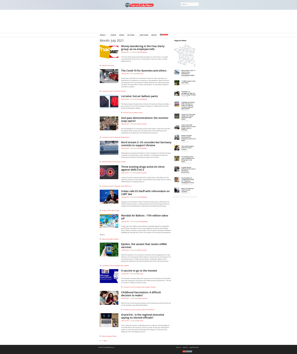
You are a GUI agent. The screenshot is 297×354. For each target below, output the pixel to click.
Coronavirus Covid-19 (108, 91)
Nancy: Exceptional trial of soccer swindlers (187, 190)
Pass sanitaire (125, 265)
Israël (122, 186)
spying (109, 336)
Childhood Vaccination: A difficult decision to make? (141, 294)
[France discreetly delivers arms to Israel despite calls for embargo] (176, 130)
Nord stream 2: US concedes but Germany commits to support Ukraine (146, 144)
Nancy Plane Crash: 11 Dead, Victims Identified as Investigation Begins (188, 73)
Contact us (185, 347)
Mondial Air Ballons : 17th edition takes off (144, 217)
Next (106, 341)
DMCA (184, 351)
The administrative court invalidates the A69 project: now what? (187, 159)
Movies (154, 35)
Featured (104, 65)
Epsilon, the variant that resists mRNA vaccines (144, 245)
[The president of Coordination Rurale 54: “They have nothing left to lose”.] (176, 183)
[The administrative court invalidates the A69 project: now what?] (176, 161)
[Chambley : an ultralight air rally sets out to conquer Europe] (176, 96)
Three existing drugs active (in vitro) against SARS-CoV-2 (142, 168)
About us (178, 347)
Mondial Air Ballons (113, 239)
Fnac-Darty (111, 65)
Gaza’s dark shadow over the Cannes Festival (187, 147)
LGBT (109, 210)
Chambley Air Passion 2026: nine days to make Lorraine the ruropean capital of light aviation (188, 105)
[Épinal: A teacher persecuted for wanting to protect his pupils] (176, 140)
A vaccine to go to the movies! (139, 270)
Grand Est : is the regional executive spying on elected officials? (142, 316)
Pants (141, 112)
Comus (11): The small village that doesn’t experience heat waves (188, 116)
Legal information (194, 347)
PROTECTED (189, 351)
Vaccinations (150, 309)
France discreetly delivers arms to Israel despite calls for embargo (188, 127)
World (121, 35)
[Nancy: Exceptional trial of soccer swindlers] (176, 193)
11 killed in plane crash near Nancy (188, 81)
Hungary (104, 210)
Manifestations (125, 137)
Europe (113, 35)
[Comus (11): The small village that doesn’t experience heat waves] (176, 119)
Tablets (114, 336)
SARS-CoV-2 (128, 186)
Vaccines (123, 91)
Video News (144, 35)
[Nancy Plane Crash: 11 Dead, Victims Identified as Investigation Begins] (176, 75)
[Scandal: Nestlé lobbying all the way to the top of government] (176, 172)
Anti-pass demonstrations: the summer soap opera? (144, 119)
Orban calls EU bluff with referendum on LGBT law (145, 192)
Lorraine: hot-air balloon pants (139, 96)
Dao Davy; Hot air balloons (131, 112)
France (102, 35)
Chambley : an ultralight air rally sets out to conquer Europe (188, 93)
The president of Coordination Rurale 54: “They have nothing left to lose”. (188, 180)
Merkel (110, 162)
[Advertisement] (148, 21)
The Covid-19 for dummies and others (143, 70)
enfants (138, 309)
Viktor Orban (115, 210)
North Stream (116, 162)
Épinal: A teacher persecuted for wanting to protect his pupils (188, 138)
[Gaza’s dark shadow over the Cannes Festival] (176, 151)
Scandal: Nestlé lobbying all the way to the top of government (188, 169)
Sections (130, 35)
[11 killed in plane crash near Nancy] (176, 86)
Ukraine (123, 162)
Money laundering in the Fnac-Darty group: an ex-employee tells (142, 47)
